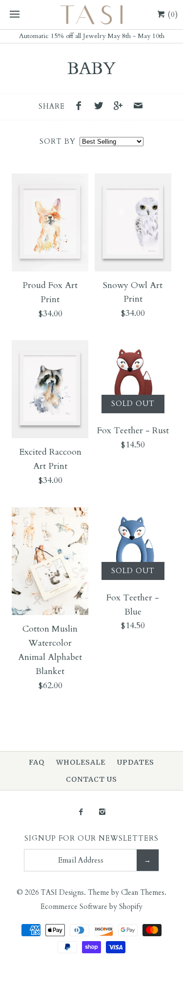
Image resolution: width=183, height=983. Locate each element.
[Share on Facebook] (81, 107)
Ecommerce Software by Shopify (91, 906)
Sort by (58, 141)
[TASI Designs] (91, 14)
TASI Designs (62, 892)
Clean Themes (142, 892)
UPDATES (135, 762)
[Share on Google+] (121, 107)
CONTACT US (91, 779)
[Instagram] (102, 813)
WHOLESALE (80, 762)
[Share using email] (138, 107)
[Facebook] (80, 813)
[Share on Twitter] (101, 107)
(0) (171, 14)
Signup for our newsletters (91, 838)
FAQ (36, 762)
